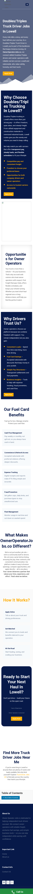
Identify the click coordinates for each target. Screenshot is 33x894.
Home (4, 854)
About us (5, 857)
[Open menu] (27, 4)
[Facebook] (4, 882)
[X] (8, 882)
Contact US (6, 872)
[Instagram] (12, 882)
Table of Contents (11, 797)
